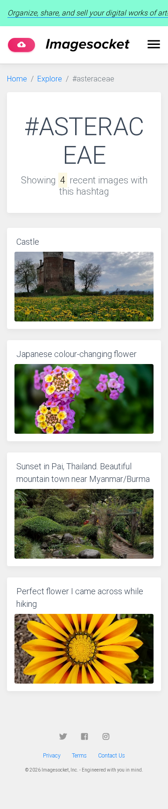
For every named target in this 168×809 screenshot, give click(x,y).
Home (17, 78)
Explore (49, 78)
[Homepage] (88, 45)
